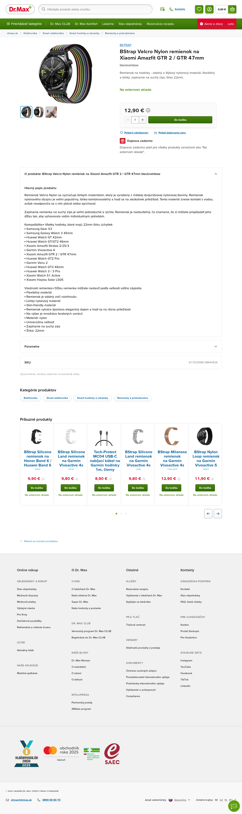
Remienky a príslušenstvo (132, 397)
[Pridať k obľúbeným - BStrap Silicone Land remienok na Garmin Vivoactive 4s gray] (150, 427)
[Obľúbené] (199, 9)
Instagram (186, 660)
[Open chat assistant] (234, 806)
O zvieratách (79, 666)
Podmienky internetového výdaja (145, 683)
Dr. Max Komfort (86, 24)
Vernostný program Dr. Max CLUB (91, 631)
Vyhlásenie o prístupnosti (141, 689)
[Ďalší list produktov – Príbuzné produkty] (218, 513)
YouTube (186, 666)
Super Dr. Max (80, 601)
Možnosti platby (26, 601)
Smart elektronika (57, 397)
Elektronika (30, 397)
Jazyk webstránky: (156, 799)
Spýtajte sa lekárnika (138, 601)
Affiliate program (81, 708)
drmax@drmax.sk (21, 799)
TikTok (184, 679)
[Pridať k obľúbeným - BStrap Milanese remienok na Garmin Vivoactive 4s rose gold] (184, 427)
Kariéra (185, 624)
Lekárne (108, 24)
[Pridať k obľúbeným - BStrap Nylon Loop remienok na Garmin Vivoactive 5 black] (218, 427)
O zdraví (76, 673)
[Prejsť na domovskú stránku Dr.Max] (20, 9)
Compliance (133, 696)
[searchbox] (95, 9)
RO (231, 799)
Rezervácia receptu (160, 24)
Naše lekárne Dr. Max (84, 595)
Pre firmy (22, 614)
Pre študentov (189, 637)
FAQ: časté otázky (191, 601)
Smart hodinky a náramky (92, 397)
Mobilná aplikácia (27, 673)
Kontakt (185, 588)
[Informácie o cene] (148, 110)
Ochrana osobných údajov (141, 670)
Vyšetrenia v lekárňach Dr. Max (144, 595)
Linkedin (185, 685)
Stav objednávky (130, 24)
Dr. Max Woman (81, 660)
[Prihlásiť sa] (209, 9)
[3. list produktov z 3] (126, 513)
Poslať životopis (190, 631)
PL (226, 799)
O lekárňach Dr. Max (83, 588)
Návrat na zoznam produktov (41, 541)
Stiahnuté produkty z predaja (143, 647)
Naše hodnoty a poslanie (86, 608)
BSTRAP (125, 45)
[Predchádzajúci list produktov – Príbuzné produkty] (208, 513)
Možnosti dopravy (27, 595)
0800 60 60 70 (51, 799)
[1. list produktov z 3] (116, 513)
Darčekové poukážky (29, 620)
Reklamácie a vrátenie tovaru (33, 627)
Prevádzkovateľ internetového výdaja (147, 676)
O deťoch (77, 679)
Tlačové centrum (135, 624)
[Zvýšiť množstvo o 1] (142, 119)
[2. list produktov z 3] (121, 513)
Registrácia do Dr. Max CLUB (88, 637)
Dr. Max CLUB (60, 24)
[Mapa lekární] (162, 9)
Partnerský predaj (82, 702)
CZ (221, 799)
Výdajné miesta (26, 608)
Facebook (186, 673)
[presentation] (36, 436)
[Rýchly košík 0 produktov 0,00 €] (232, 9)
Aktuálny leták (25, 650)
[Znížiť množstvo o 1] (127, 119)
